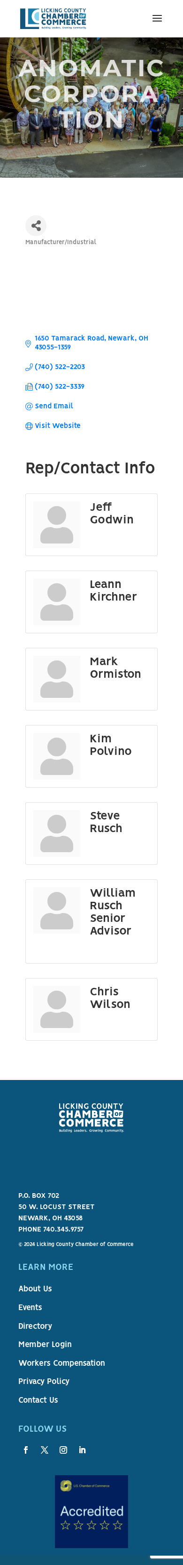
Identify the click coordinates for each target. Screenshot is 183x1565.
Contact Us (38, 1401)
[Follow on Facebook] (25, 1449)
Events (30, 1308)
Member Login (45, 1345)
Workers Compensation (61, 1364)
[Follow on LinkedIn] (82, 1449)
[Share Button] (35, 225)
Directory (35, 1327)
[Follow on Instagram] (63, 1449)
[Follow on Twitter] (44, 1449)
